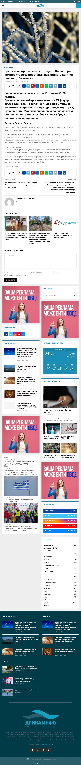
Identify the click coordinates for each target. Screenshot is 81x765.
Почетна (30, 1)
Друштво (46, 557)
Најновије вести (8, 67)
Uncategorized (48, 545)
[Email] (48, 750)
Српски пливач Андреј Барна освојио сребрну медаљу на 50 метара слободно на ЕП (24, 679)
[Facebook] (32, 750)
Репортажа (46, 588)
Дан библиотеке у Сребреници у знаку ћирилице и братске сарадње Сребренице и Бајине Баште (15, 236)
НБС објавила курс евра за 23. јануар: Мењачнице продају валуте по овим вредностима (20, 184)
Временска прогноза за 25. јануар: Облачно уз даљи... (68, 456)
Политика (46, 574)
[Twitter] (38, 750)
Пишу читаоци (48, 571)
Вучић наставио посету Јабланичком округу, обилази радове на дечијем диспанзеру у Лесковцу (27, 406)
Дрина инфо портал (11, 81)
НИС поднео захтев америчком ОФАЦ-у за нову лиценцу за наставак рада (26, 368)
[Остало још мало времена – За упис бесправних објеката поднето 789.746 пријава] (60, 397)
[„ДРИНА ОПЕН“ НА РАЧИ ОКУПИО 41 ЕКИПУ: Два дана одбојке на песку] (7, 669)
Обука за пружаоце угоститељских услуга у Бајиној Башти (63, 235)
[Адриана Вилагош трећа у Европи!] (7, 692)
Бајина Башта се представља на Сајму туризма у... (51, 456)
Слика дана (47, 594)
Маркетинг (38, 1)
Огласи (45, 568)
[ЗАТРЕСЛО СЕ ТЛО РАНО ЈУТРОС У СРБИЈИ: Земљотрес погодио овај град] (69, 428)
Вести (45, 551)
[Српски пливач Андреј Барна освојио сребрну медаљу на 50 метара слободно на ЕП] (7, 680)
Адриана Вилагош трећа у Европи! (25, 690)
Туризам (46, 603)
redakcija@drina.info (46, 744)
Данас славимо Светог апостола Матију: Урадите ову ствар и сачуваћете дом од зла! (27, 393)
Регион (45, 580)
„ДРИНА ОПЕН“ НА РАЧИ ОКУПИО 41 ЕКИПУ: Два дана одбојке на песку (26, 668)
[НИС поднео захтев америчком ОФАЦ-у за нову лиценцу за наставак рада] (9, 368)
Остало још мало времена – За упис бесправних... (57, 411)
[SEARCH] (74, 295)
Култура (46, 562)
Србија (45, 600)
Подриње (48, 585)
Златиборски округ (51, 583)
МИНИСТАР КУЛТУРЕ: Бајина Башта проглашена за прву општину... (51, 438)
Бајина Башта (47, 548)
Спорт (45, 597)
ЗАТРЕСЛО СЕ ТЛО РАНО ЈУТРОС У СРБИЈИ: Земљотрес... (67, 438)
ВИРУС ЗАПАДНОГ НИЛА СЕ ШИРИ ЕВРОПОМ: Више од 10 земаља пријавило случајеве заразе (26, 380)
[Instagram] (43, 750)
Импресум (36, 763)
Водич (45, 554)
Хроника (46, 606)
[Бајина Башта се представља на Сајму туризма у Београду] (51, 448)
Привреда (46, 577)
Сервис (45, 591)
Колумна (46, 560)
